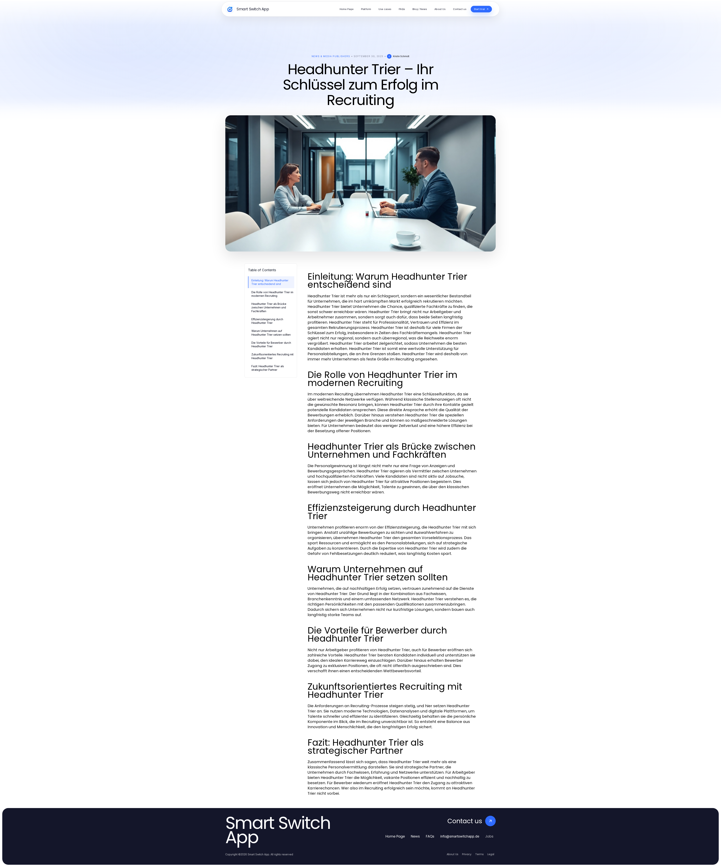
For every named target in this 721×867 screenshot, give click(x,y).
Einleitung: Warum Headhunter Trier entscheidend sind (269, 282)
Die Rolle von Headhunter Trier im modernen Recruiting (272, 294)
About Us (452, 854)
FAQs (430, 836)
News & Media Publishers (331, 56)
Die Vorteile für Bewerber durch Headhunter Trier (271, 344)
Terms (479, 854)
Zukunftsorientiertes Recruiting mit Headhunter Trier (272, 356)
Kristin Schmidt (401, 56)
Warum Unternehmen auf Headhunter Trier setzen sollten (271, 332)
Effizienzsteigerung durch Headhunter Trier (267, 321)
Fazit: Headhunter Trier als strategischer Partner (267, 368)
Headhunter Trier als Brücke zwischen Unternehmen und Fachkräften (268, 307)
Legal (490, 854)
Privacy (466, 854)
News (415, 836)
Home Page (395, 836)
